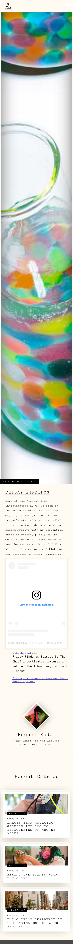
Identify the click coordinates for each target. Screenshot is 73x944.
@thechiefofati (24, 652)
